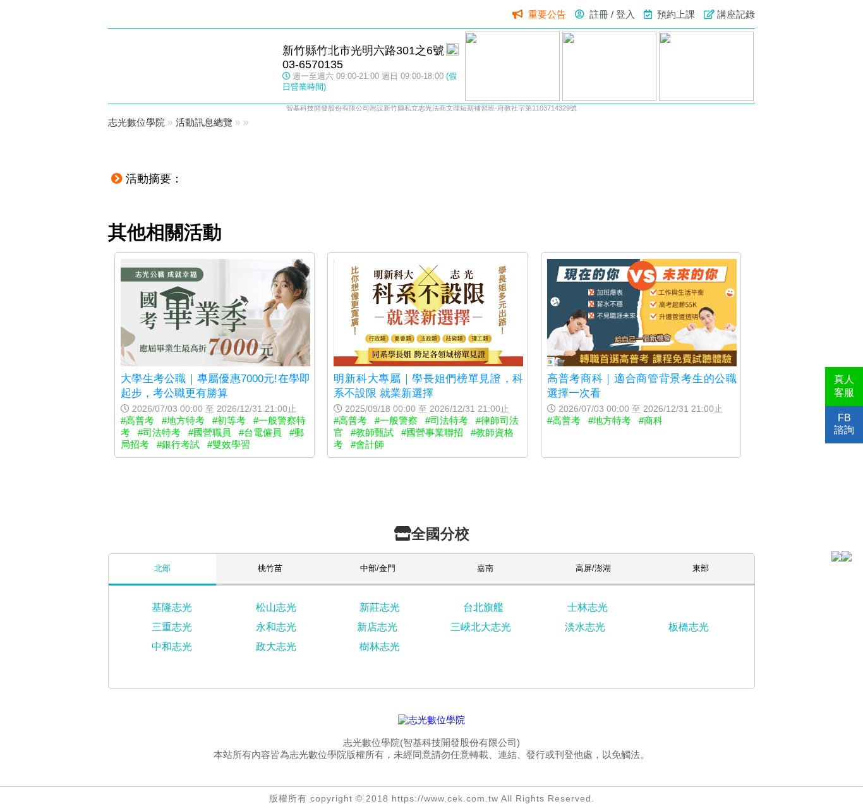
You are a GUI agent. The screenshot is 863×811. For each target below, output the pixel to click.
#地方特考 (183, 420)
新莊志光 (379, 607)
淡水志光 (585, 627)
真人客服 (844, 386)
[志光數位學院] (431, 719)
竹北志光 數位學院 (189, 66)
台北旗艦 (483, 607)
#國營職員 (209, 432)
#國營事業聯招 (432, 432)
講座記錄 (736, 14)
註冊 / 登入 (612, 14)
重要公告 (547, 14)
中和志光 (172, 646)
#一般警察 (396, 420)
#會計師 (367, 444)
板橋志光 (688, 627)
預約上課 (676, 14)
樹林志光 (379, 646)
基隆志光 (172, 607)
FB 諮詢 (844, 423)
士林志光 (587, 607)
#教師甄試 (372, 432)
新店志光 (377, 627)
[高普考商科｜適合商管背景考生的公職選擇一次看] (642, 362)
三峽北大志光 (480, 627)
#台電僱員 (260, 432)
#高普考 (137, 420)
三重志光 (172, 627)
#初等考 (229, 420)
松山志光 (276, 607)
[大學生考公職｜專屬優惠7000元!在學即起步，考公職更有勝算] (215, 362)
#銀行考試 (178, 444)
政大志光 (276, 646)
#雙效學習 (228, 444)
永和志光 (276, 627)
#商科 (651, 420)
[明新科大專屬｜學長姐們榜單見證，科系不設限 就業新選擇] (428, 362)
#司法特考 (159, 432)
